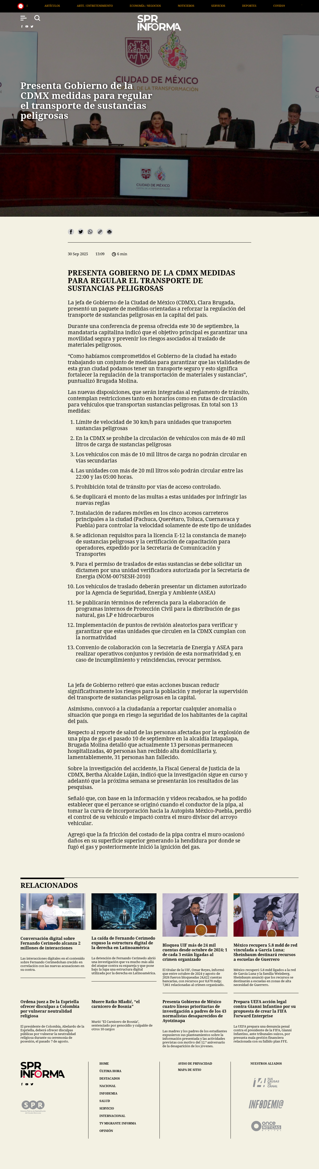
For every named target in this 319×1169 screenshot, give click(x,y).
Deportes (145, 5)
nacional (107, 1086)
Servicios (114, 5)
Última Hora (241, 5)
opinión (106, 1131)
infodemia (108, 1093)
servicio (106, 1108)
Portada (274, 5)
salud (104, 1101)
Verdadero (206, 5)
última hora (110, 1071)
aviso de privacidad (195, 1064)
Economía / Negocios (41, 5)
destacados (109, 1078)
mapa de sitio (189, 1070)
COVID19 (175, 5)
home (104, 1063)
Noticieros (82, 5)
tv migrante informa (117, 1123)
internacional (112, 1116)
